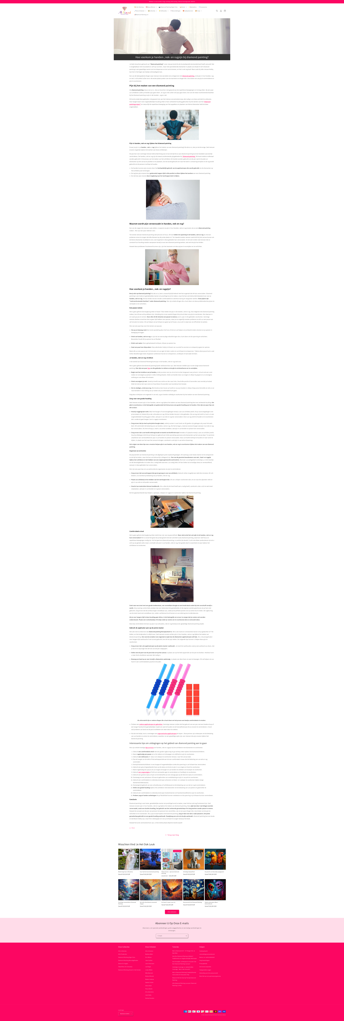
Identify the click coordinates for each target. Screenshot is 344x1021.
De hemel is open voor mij (168, 902)
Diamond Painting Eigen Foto (126, 957)
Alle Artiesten (149, 951)
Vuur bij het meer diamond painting (149, 872)
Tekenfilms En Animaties (125, 966)
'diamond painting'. (189, 156)
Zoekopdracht (203, 951)
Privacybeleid (203, 963)
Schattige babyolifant (189, 872)
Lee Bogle (148, 966)
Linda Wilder (149, 970)
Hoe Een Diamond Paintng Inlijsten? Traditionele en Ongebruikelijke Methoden (184, 957)
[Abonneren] (186, 936)
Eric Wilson (148, 957)
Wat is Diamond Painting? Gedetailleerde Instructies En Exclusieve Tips (184, 973)
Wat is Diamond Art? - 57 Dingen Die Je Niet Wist (183, 952)
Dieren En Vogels (123, 963)
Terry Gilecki (148, 989)
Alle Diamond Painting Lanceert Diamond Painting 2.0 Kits (184, 984)
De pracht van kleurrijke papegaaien (214, 872)
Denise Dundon (149, 998)
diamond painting (188, 76)
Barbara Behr (149, 954)
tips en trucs (149, 748)
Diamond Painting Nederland (211, 1014)
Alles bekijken (172, 912)
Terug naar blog (173, 835)
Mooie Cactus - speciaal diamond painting (170, 872)
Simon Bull (148, 985)
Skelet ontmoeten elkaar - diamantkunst (211, 903)
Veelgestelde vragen (205, 970)
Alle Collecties (122, 951)
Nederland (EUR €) (124, 1013)
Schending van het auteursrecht (208, 973)
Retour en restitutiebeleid (207, 957)
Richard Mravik (149, 976)
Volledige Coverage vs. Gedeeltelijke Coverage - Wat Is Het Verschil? (182, 968)
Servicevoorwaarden (205, 966)
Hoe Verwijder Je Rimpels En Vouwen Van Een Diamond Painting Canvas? (184, 963)
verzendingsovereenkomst (207, 954)
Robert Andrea (149, 979)
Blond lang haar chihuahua (125, 872)
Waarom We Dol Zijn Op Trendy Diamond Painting (184, 979)
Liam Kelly (148, 995)
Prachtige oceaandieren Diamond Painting (127, 903)
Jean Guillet (148, 960)
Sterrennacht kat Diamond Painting (192, 902)
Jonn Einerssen (149, 963)
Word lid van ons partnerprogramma (210, 976)
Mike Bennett (149, 973)
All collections (149, 992)
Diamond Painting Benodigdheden (128, 960)
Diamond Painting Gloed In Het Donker (129, 970)
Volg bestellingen (204, 960)
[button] (151, 7)
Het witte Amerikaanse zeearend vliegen (148, 903)
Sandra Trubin (149, 982)
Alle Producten (122, 954)
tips (148, 368)
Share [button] (133, 828)
